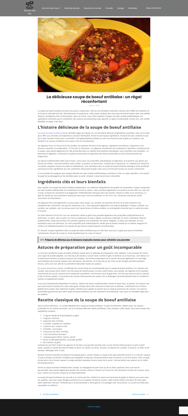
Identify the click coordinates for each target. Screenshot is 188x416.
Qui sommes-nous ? (51, 8)
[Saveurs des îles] (30, 5)
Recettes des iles (72, 8)
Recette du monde (92, 8)
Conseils (109, 8)
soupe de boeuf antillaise (51, 133)
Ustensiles (132, 8)
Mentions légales (94, 406)
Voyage (120, 8)
